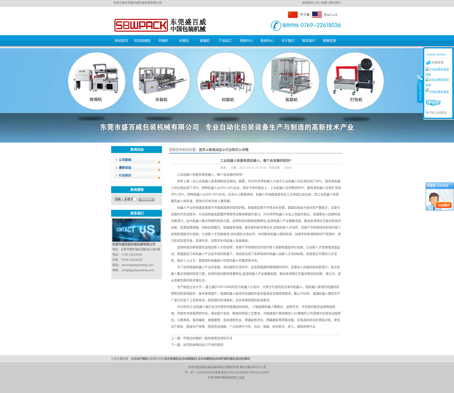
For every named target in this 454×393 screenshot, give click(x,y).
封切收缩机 (142, 40)
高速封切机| (156, 358)
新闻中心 (267, 40)
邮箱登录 (329, 40)
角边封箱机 (243, 358)
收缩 (420, 89)
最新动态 (125, 167)
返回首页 (308, 2)
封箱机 (184, 40)
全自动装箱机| (188, 358)
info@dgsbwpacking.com (138, 270)
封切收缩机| (171, 358)
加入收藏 (321, 2)
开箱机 (163, 40)
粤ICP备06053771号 (253, 367)
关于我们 (288, 40)
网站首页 (121, 40)
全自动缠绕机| (206, 358)
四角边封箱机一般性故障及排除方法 (207, 338)
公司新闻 (125, 159)
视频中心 (246, 40)
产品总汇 (225, 40)
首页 (202, 150)
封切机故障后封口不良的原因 (203, 345)
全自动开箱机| (140, 358)
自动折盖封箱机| (225, 358)
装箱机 (205, 40)
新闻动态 (215, 150)
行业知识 (125, 175)
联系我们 (334, 2)
